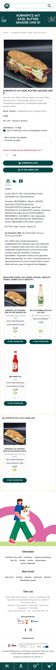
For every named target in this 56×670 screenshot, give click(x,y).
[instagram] (30, 630)
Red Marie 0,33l (15, 377)
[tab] (8, 181)
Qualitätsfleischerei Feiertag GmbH (31, 110)
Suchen (30, 560)
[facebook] (25, 630)
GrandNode (36, 656)
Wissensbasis (40, 560)
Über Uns (13, 560)
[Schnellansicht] (15, 295)
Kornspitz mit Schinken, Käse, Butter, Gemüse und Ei (15, 312)
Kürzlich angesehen (28, 563)
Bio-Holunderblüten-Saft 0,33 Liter (41, 312)
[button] (7, 666)
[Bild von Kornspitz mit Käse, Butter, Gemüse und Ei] (28, 64)
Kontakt (22, 560)
